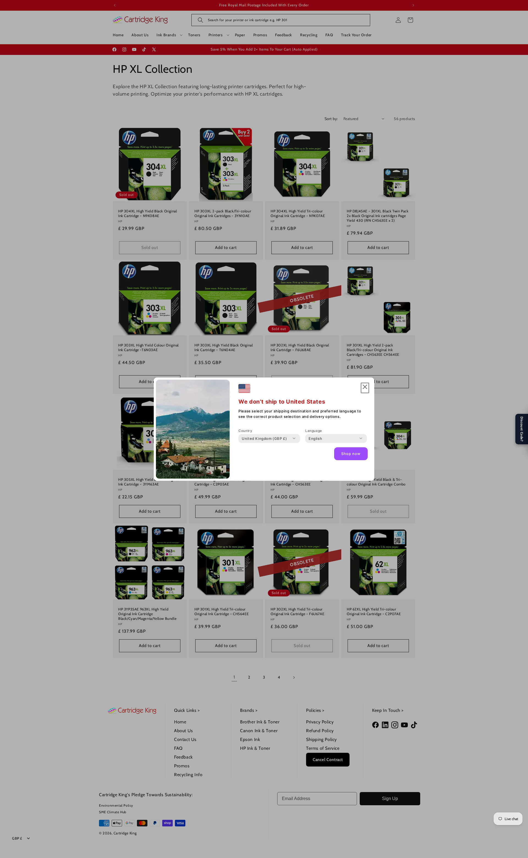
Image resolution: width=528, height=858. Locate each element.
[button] (365, 388)
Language (313, 431)
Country (245, 431)
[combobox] (264, 438)
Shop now (351, 453)
